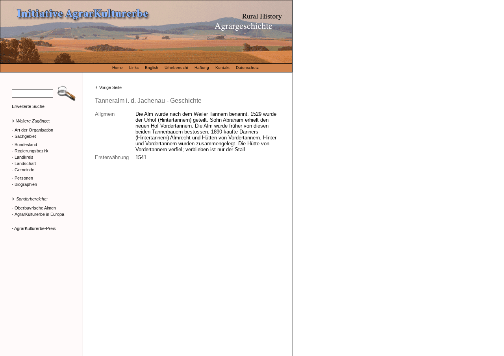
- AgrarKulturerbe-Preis (34, 228)
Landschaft (25, 163)
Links (134, 67)
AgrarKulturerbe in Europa (39, 214)
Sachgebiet (25, 136)
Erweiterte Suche (28, 106)
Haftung (202, 67)
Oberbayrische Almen (35, 208)
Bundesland (26, 144)
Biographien (26, 184)
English (151, 67)
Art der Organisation (34, 130)
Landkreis (24, 157)
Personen (24, 178)
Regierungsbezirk (31, 150)
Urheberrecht (176, 67)
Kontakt (222, 67)
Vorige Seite (110, 87)
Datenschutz (247, 67)
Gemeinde (24, 169)
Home (117, 67)
